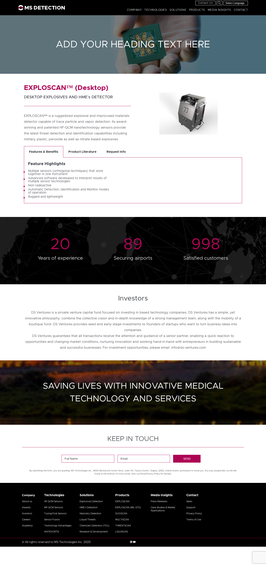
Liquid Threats (88, 519)
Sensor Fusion (52, 519)
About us (27, 501)
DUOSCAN (121, 513)
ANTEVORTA (51, 531)
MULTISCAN (122, 519)
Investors (27, 513)
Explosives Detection (91, 501)
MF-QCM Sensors (53, 507)
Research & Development (94, 531)
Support (190, 507)
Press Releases (159, 501)
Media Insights (219, 10)
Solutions (178, 10)
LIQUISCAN (121, 531)
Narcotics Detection (90, 513)
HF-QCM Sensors (53, 501)
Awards (26, 507)
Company (134, 10)
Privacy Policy (194, 513)
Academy (27, 525)
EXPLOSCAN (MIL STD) (128, 507)
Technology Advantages (57, 525)
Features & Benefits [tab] (43, 151)
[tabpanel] (133, 180)
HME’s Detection (89, 507)
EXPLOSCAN (122, 501)
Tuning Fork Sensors (55, 513)
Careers (26, 519)
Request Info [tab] (116, 151)
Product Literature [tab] (82, 151)
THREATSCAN (123, 525)
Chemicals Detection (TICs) (94, 525)
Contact (241, 10)
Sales (189, 501)
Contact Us (205, 3)
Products (197, 10)
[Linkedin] (131, 542)
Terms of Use (193, 519)
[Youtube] (134, 542)
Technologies (155, 10)
